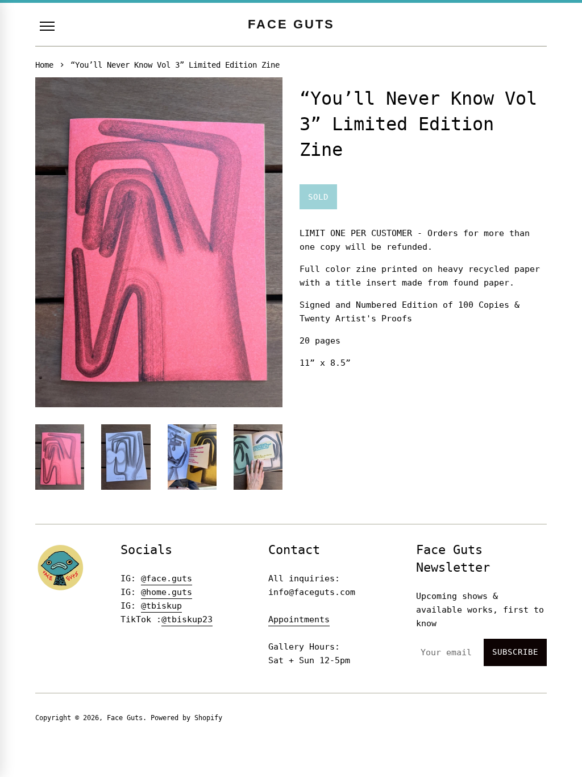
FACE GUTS (291, 24)
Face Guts (125, 718)
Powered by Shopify (186, 718)
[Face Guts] (60, 567)
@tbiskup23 (187, 619)
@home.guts (166, 592)
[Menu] (47, 26)
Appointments (299, 619)
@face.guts (166, 578)
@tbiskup (161, 606)
